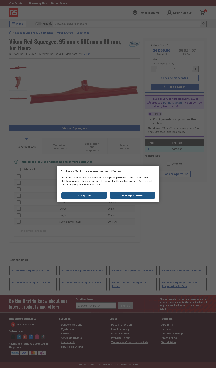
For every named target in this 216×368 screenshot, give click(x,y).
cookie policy (71, 184)
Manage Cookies (132, 195)
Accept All (84, 195)
